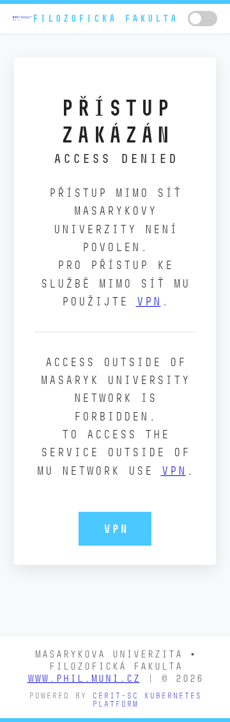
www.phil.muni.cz (83, 678)
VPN (148, 301)
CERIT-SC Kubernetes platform (146, 700)
